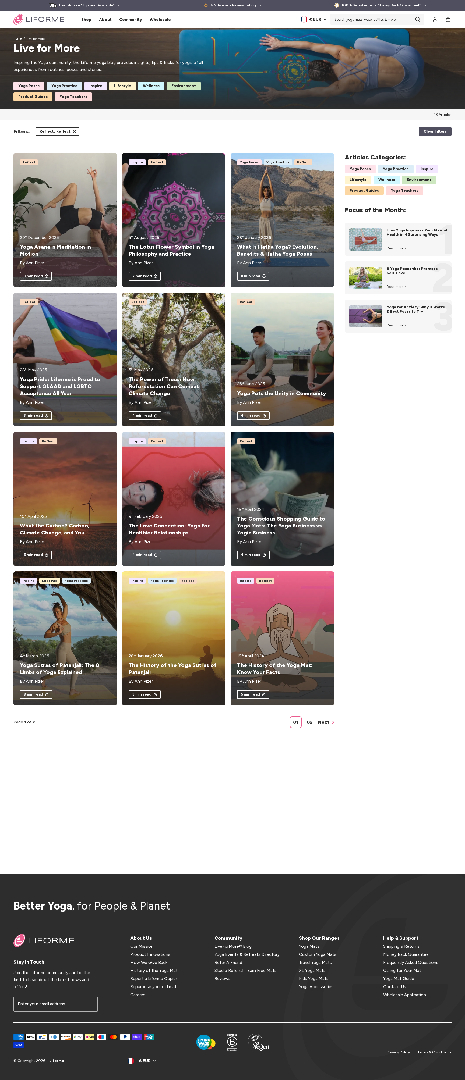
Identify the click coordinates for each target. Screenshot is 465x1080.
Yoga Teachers (73, 96)
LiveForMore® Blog (233, 946)
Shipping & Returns (401, 946)
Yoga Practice (64, 86)
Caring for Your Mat (402, 970)
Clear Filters (435, 131)
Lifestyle (122, 86)
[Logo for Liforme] (38, 19)
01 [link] (295, 722)
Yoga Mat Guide (398, 978)
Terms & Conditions (434, 1052)
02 (310, 722)
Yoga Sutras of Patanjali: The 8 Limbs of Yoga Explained (59, 668)
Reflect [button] (55, 132)
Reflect (29, 162)
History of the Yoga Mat (154, 970)
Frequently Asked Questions (410, 962)
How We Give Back (148, 962)
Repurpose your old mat (153, 986)
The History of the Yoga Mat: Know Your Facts (274, 668)
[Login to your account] (435, 19)
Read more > (396, 248)
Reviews (222, 978)
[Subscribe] (90, 1004)
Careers (137, 994)
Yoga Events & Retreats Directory (247, 954)
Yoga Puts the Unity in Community (281, 393)
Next (323, 722)
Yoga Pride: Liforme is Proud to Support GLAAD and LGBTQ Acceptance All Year (60, 386)
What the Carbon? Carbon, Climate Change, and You (54, 529)
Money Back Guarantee (406, 954)
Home (17, 38)
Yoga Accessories (316, 986)
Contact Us (394, 986)
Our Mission (141, 946)
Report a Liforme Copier (153, 978)
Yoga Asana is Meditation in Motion (55, 250)
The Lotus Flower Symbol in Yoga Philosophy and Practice (171, 250)
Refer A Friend (228, 962)
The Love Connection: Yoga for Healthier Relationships (169, 529)
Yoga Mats (309, 946)
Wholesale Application (404, 994)
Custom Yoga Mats (317, 954)
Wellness (151, 86)
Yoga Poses (29, 86)
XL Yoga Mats (312, 970)
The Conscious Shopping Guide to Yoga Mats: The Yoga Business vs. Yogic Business (281, 525)
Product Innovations (150, 954)
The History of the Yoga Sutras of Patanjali (172, 668)
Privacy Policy (398, 1052)
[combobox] (377, 19)
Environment (183, 86)
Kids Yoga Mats (314, 978)
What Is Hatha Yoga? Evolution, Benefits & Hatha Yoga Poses (277, 250)
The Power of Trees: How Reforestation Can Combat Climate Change (164, 386)
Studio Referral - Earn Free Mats (245, 970)
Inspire (95, 86)
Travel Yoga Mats (315, 962)
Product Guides (33, 96)
